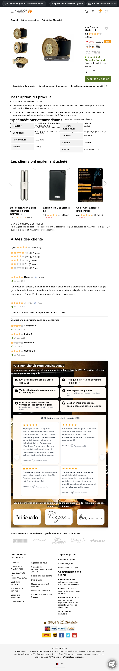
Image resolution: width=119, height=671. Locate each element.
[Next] (106, 86)
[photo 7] (20, 48)
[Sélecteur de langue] (59, 664)
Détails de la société (40, 590)
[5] (100, 34)
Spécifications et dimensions (53, 86)
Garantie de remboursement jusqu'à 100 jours (41, 569)
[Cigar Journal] (59, 517)
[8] (89, 215)
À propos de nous (39, 563)
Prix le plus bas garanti (79, 390)
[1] (90, 34)
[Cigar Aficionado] (27, 517)
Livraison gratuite (27, 3)
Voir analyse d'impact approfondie (66, 657)
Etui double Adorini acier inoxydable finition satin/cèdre (23, 211)
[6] (86, 215)
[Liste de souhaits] (106, 13)
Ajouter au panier (98, 78)
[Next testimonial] (102, 457)
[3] (95, 34)
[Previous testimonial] (17, 457)
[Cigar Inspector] (90, 517)
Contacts (15, 562)
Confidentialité (17, 601)
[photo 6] (20, 33)
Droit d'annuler (37, 580)
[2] (92, 34)
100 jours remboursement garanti (67, 3)
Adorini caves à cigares (43, 230)
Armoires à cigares (98, 227)
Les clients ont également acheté (87, 86)
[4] (98, 34)
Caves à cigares (19, 230)
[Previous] (12, 86)
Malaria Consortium (40, 651)
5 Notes (89, 37)
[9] (90, 215)
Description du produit (24, 86)
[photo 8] (20, 62)
